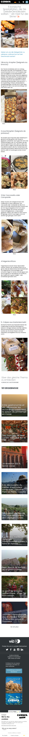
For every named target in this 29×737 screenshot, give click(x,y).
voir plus (15, 627)
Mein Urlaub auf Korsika (14, 658)
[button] (19, 2)
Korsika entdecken (14, 655)
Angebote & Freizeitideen (14, 657)
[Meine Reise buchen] (23, 2)
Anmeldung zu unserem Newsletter (14, 671)
